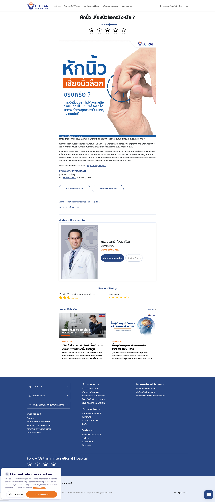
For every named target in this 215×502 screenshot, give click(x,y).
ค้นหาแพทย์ (86, 417)
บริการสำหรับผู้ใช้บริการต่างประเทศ (150, 395)
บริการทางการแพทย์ (90, 388)
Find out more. (39, 488)
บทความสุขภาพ (67, 341)
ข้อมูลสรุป (31, 418)
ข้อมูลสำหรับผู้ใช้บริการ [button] (72, 6)
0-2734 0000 (69, 177)
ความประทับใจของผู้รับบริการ (39, 429)
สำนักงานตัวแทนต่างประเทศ (38, 421)
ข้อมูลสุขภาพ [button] (127, 6)
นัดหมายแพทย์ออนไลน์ (168, 6)
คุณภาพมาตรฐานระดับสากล (39, 425)
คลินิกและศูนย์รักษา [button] (91, 6)
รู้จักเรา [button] (57, 6)
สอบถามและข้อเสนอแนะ (91, 434)
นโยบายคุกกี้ (67, 483)
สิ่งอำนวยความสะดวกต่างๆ (93, 395)
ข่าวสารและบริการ (34, 432)
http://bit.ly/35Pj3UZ (96, 165)
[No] (58, 468)
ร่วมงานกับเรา (87, 445)
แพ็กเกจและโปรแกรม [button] (110, 6)
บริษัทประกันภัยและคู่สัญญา (93, 403)
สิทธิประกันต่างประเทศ (145, 392)
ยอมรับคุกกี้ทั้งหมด (42, 494)
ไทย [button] (180, 6)
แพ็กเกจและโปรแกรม (90, 392)
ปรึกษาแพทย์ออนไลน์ (108, 188)
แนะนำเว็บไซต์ (87, 441)
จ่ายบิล (84, 424)
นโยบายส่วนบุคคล (16, 494)
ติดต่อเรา (85, 438)
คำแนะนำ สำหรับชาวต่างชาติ (93, 399)
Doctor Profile (134, 258)
